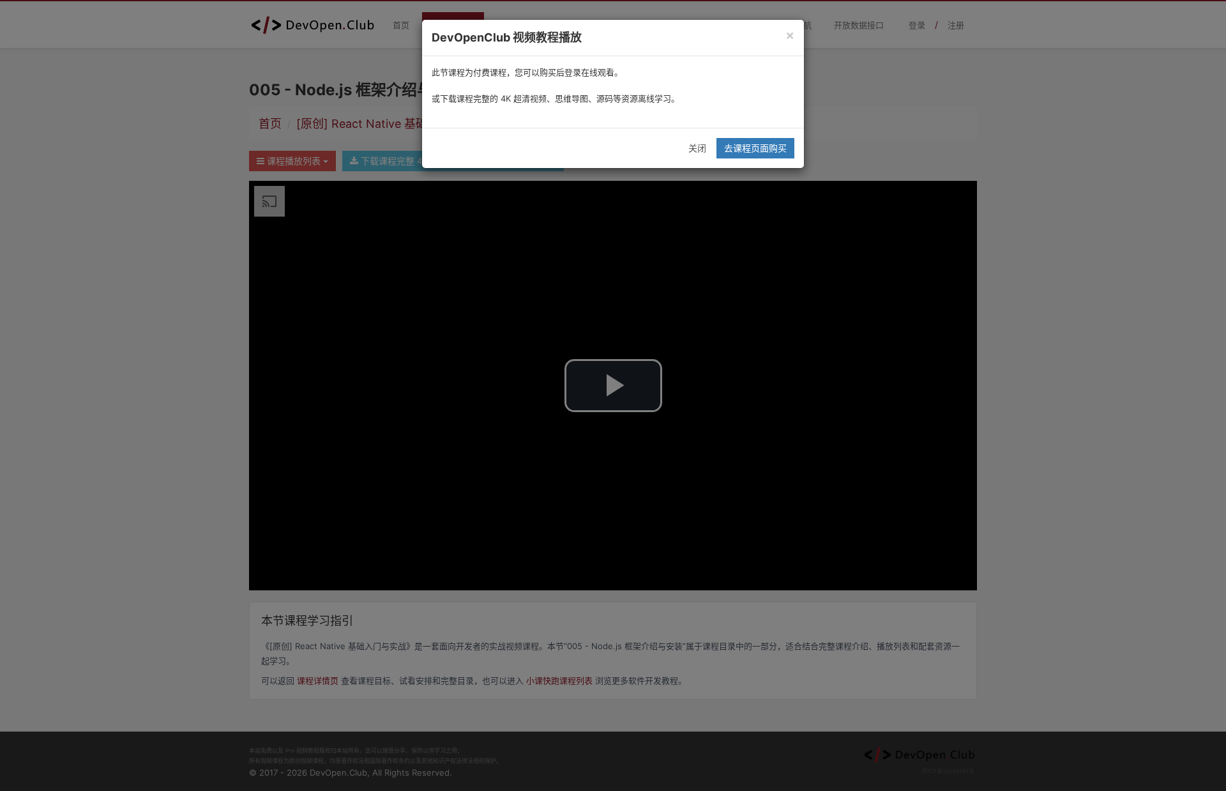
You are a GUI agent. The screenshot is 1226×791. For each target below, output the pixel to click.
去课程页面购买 (755, 147)
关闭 (697, 147)
